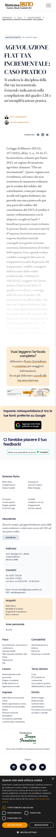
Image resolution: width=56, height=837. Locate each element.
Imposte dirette (34, 17)
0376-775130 (15, 575)
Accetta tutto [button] (15, 825)
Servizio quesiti (34, 508)
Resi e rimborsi (12, 614)
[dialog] (28, 806)
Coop (33, 674)
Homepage (7, 17)
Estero (5, 710)
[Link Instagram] (13, 767)
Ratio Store (11, 606)
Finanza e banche (10, 713)
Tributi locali (7, 660)
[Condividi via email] (47, 134)
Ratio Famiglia (34, 488)
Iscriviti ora (11, 537)
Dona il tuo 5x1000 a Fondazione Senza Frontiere (28, 749)
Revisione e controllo (40, 654)
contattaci (21, 366)
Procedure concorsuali (41, 710)
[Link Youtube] (42, 767)
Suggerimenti (34, 505)
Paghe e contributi (10, 680)
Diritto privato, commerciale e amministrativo (37, 704)
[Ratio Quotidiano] (19, 5)
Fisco (19, 17)
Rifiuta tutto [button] (41, 825)
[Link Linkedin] (23, 767)
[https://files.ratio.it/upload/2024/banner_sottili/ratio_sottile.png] (28, 392)
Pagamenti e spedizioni (16, 611)
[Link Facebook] (32, 767)
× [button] (53, 779)
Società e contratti (39, 713)
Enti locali (35, 651)
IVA (3, 663)
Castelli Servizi (8, 485)
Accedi (9, 630)
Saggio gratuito (9, 505)
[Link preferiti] (28, 424)
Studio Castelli (8, 488)
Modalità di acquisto (14, 609)
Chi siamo (6, 499)
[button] (28, 832)
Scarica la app (8, 508)
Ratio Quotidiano (35, 361)
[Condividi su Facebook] (38, 134)
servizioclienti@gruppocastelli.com (26, 589)
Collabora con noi (36, 502)
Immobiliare (7, 716)
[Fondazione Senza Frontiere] (28, 738)
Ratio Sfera (7, 482)
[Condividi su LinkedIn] (42, 134)
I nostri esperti (8, 502)
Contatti (31, 499)
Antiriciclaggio (37, 698)
